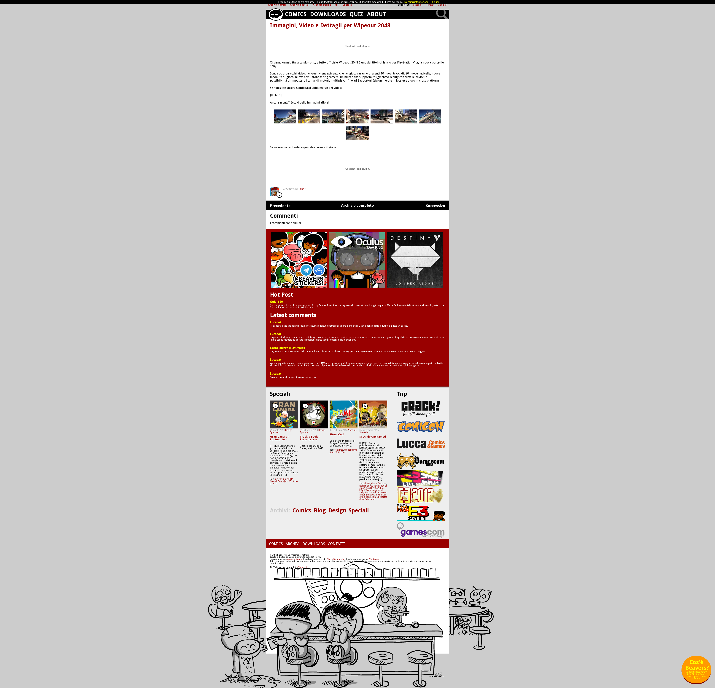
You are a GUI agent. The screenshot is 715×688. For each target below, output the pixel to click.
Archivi (293, 543)
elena (374, 483)
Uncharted (370, 492)
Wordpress (374, 559)
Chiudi (435, 2)
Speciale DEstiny (415, 260)
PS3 (382, 488)
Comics (295, 14)
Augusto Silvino (294, 559)
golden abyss (366, 485)
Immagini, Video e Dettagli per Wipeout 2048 (330, 25)
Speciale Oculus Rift (357, 260)
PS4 (361, 490)
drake (367, 483)
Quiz (356, 14)
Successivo (435, 206)
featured (339, 450)
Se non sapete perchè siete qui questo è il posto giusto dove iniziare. (697, 671)
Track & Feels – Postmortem (310, 438)
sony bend (377, 490)
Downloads (328, 14)
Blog (320, 510)
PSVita (367, 490)
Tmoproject (303, 567)
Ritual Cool (337, 434)
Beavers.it (276, 14)
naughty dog (372, 488)
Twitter (430, 5)
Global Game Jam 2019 (282, 481)
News (303, 189)
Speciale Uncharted (372, 436)
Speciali (359, 510)
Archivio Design (322, 5)
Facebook (417, 5)
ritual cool (340, 452)
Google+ (442, 5)
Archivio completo (357, 205)
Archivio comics (277, 5)
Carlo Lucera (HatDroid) (287, 348)
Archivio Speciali (299, 5)
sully (361, 492)
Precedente (280, 206)
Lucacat (276, 322)
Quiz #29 (276, 301)
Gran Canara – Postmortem (280, 438)
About (376, 14)
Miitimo (299, 260)
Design (288, 430)
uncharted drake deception (372, 495)
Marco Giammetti (335, 559)
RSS (337, 5)
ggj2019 (289, 479)
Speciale (274, 432)
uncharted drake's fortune (373, 498)
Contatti (347, 5)
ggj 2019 (279, 479)
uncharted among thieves (373, 493)
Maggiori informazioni (416, 2)
